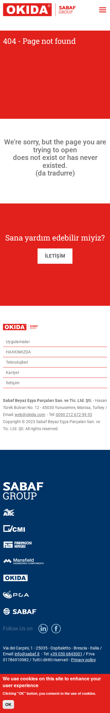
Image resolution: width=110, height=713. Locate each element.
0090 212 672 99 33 (74, 414)
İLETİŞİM (55, 256)
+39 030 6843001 (66, 654)
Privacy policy (83, 659)
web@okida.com (30, 414)
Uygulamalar (18, 341)
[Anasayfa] (48, 9)
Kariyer (12, 372)
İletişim (12, 382)
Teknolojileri (17, 362)
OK (8, 704)
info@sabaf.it (27, 654)
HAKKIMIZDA (18, 352)
